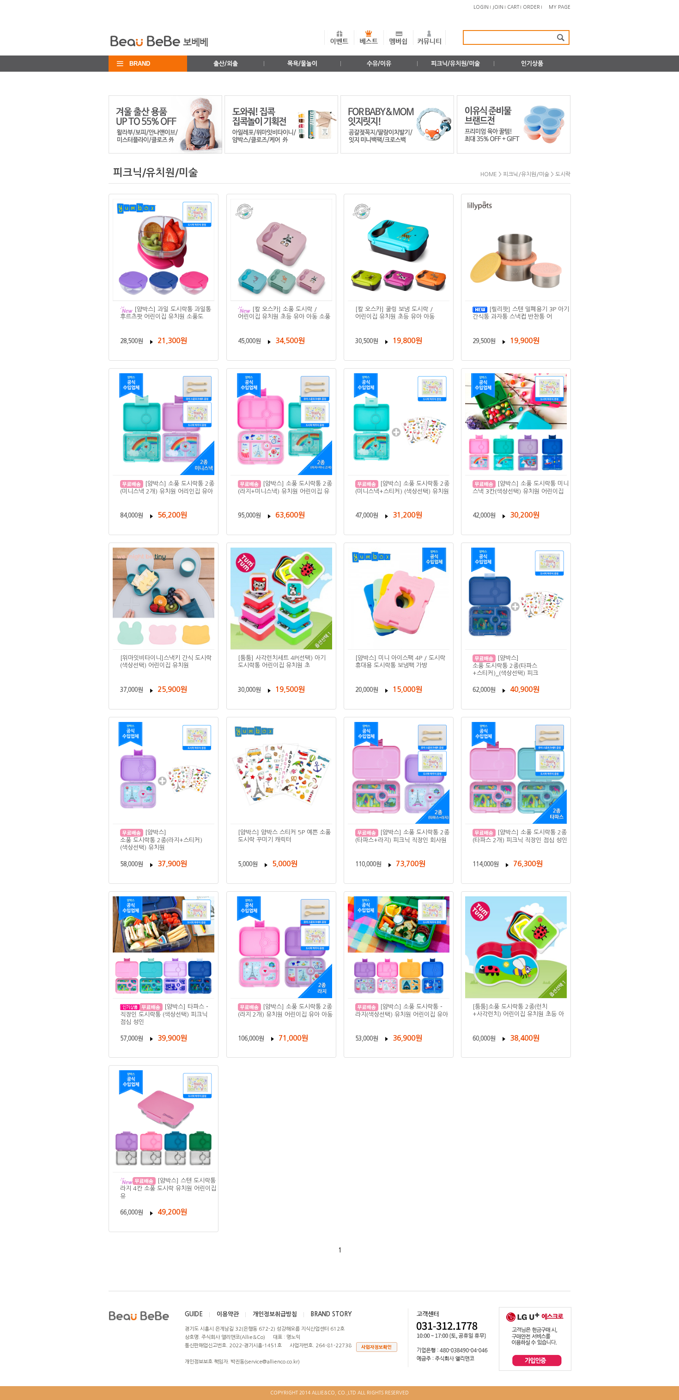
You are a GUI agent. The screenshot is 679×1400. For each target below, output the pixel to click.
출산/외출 (225, 64)
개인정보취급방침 (275, 1314)
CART (513, 7)
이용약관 (228, 1314)
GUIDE (194, 1314)
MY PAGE (559, 7)
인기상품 (532, 64)
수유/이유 (379, 64)
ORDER (531, 7)
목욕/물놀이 (302, 64)
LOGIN (481, 7)
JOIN (497, 7)
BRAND (139, 63)
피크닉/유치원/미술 (455, 64)
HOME (488, 174)
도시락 (562, 174)
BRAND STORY (331, 1314)
